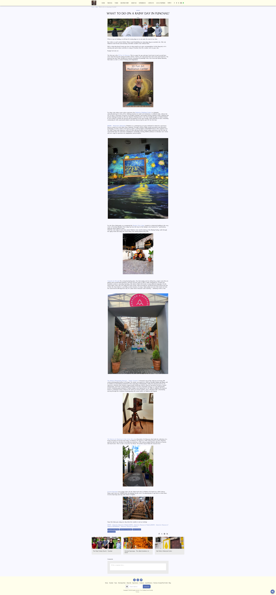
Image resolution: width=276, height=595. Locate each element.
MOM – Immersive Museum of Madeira (140, 525)
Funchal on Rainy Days (113, 529)
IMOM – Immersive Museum (116, 125)
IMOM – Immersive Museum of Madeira (118, 525)
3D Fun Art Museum (124, 55)
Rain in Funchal (136, 529)
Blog (97, 7)
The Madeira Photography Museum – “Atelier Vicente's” (122, 380)
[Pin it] (164, 533)
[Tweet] (161, 533)
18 (95, 540)
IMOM (114, 526)
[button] (174, 2)
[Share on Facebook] (159, 533)
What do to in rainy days (126, 529)
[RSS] (167, 533)
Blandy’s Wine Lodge (138, 225)
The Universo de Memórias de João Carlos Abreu (120, 439)
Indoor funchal (111, 531)
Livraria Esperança (112, 491)
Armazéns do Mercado (113, 281)
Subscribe (146, 586)
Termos (137, 591)
